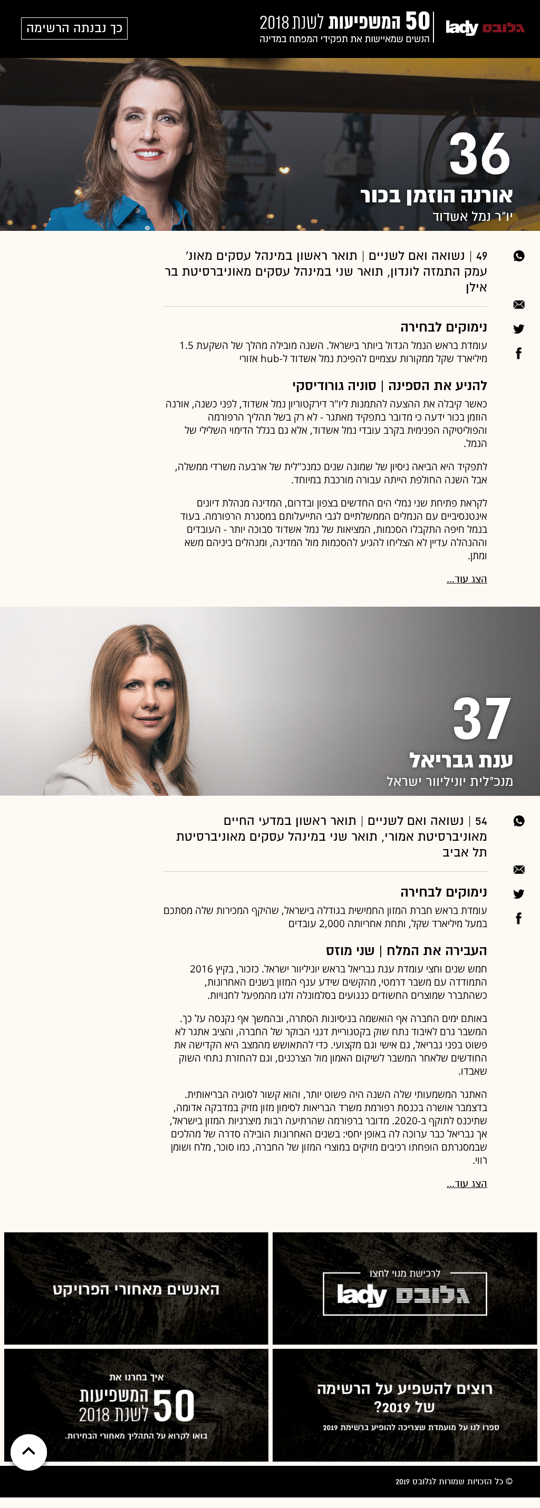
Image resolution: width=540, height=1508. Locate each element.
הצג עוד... (467, 579)
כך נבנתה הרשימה (74, 28)
